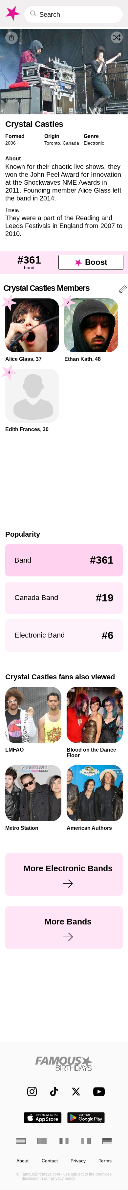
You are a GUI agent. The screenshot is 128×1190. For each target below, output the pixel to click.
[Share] (11, 38)
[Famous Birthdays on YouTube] (97, 1091)
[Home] (64, 1063)
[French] (64, 1141)
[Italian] (86, 1141)
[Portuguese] (42, 1141)
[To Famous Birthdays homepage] (12, 13)
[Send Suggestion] (123, 290)
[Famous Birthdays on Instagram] (29, 1092)
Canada (71, 143)
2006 (10, 143)
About (22, 1161)
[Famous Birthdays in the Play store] (86, 1117)
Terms (105, 1161)
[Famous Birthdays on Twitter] (73, 1092)
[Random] (117, 37)
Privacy (78, 1161)
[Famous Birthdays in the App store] (42, 1117)
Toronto (52, 143)
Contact (50, 1161)
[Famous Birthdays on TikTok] (51, 1092)
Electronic (94, 143)
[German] (107, 1141)
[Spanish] (21, 1141)
